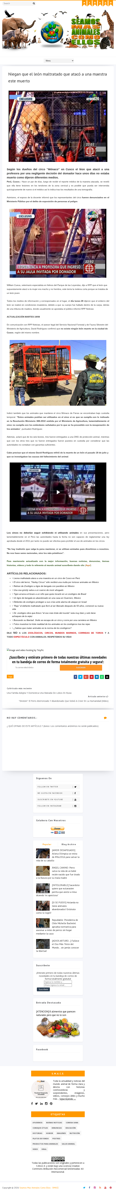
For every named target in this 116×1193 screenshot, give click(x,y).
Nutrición (75, 1133)
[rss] (100, 3)
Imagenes (61, 1133)
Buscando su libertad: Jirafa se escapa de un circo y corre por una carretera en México (55, 620)
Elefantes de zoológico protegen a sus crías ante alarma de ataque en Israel (50, 602)
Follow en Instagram (49, 806)
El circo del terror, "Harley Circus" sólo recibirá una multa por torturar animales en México (56, 582)
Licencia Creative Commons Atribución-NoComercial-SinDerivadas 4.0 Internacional (58, 1168)
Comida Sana (72, 1122)
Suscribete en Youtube (50, 799)
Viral (44, 1149)
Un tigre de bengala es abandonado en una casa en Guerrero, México (47, 598)
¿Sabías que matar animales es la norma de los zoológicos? (42, 628)
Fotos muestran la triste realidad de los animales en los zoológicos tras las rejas (52, 624)
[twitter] (84, 3)
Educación (71, 1128)
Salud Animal (68, 1144)
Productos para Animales (45, 1144)
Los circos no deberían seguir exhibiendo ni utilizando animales (43, 533)
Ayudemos (37, 1122)
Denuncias (57, 1128)
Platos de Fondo (41, 1138)
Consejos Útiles (40, 1128)
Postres (56, 1138)
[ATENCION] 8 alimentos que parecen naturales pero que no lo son (55, 1013)
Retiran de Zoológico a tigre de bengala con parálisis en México (44, 586)
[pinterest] (110, 3)
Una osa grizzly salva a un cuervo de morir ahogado (38, 590)
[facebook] (89, 3)
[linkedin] (41, 1103)
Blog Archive (69, 844)
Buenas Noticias (54, 1122)
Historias (37, 1133)
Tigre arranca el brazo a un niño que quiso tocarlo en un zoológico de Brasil (50, 594)
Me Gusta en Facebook (50, 793)
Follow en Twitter (48, 787)
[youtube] (105, 3)
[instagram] (95, 3)
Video (35, 1149)
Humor (49, 1133)
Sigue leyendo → (68, 1098)
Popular (47, 844)
